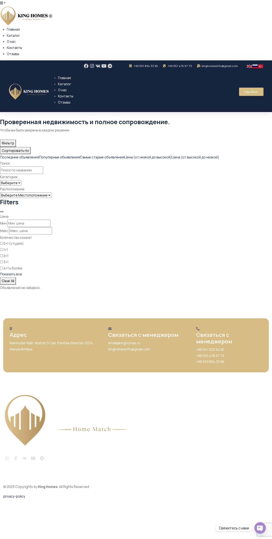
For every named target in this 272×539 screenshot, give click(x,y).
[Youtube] (104, 66)
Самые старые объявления (102, 157)
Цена (4, 216)
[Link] (50, 458)
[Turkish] (261, 66)
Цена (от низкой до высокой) (148, 157)
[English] (249, 66)
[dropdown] (3, 3)
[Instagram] (92, 66)
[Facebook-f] (16, 458)
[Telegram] (110, 66)
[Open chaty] (260, 528)
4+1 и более (12, 268)
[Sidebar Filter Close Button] (1, 211)
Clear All (8, 281)
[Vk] (98, 66)
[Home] (68, 420)
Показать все (11, 274)
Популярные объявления (59, 157)
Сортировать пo (15, 150)
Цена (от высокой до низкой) (195, 157)
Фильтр (8, 143)
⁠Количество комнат (16, 237)
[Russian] (255, 66)
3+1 (5, 262)
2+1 (5, 255)
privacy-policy (14, 496)
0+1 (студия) (13, 243)
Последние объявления (19, 157)
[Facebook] (86, 66)
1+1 (5, 249)
